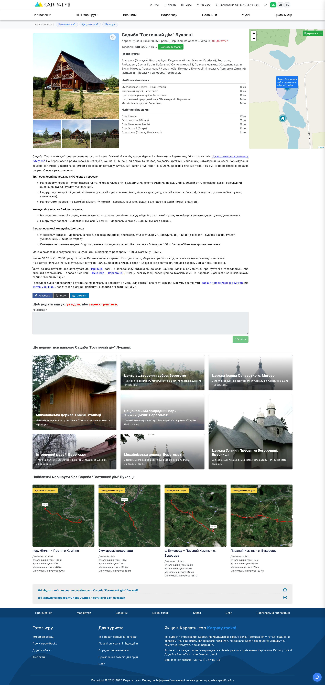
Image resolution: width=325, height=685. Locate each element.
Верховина (115, 273)
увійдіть (73, 304)
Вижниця (98, 273)
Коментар (40, 309)
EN (280, 4)
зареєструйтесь (103, 304)
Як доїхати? (220, 41)
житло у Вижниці (43, 286)
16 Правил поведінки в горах (118, 636)
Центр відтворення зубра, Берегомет (144, 95)
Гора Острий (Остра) (134, 128)
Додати (171, 4)
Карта (197, 612)
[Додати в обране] (113, 37)
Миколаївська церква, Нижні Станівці (144, 86)
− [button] (254, 38)
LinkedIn (81, 295)
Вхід (156, 4)
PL (287, 4)
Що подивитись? (66, 24)
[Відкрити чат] (317, 677)
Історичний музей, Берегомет (140, 91)
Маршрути (110, 24)
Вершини (130, 15)
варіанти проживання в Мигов (222, 282)
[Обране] (265, 5)
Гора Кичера (129, 116)
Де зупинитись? (90, 24)
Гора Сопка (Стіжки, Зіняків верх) (142, 132)
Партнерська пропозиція (273, 612)
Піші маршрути (87, 15)
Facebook (44, 295)
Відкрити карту (313, 33)
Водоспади (169, 15)
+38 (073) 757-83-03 (239, 4)
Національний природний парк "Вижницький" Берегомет (156, 99)
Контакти (38, 657)
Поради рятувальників (114, 650)
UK (273, 4)
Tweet (63, 295)
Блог (229, 612)
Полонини (209, 15)
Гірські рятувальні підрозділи (118, 643)
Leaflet (321, 147)
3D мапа (205, 4)
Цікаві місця (283, 15)
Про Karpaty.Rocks (44, 643)
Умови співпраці (43, 636)
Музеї (246, 15)
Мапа (188, 4)
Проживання (41, 15)
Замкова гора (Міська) (135, 120)
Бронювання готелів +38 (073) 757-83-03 (192, 659)
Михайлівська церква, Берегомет (142, 103)
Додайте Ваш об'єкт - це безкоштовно (190, 654)
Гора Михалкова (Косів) (136, 124)
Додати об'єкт (42, 650)
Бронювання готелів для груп (118, 657)
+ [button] (254, 33)
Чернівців (96, 269)
